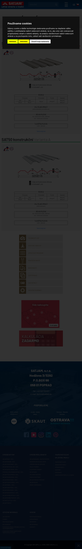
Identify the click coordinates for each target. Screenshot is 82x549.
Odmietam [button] (24, 41)
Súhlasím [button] (12, 41)
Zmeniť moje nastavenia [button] (40, 41)
